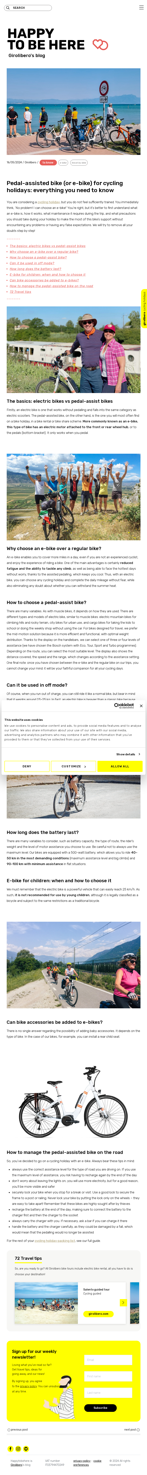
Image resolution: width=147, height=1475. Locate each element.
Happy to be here (47, 39)
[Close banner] (141, 705)
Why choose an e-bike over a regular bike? (44, 252)
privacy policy (28, 1386)
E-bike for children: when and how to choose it (48, 274)
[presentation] (12, 1302)
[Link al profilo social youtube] (26, 1449)
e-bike (63, 162)
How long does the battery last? (35, 269)
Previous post (19, 1429)
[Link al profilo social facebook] (10, 1449)
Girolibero (31, 162)
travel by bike (79, 162)
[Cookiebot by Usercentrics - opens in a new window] (117, 706)
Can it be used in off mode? (32, 263)
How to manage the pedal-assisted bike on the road (51, 286)
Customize (71, 766)
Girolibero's (21, 55)
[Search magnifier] (8, 8)
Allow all (120, 766)
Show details (125, 754)
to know (47, 162)
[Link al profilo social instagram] (18, 1449)
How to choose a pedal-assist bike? (38, 257)
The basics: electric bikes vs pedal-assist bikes (48, 246)
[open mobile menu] (141, 7)
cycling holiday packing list (55, 1241)
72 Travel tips (20, 292)
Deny (27, 766)
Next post (130, 1429)
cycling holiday (49, 202)
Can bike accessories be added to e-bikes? (44, 280)
